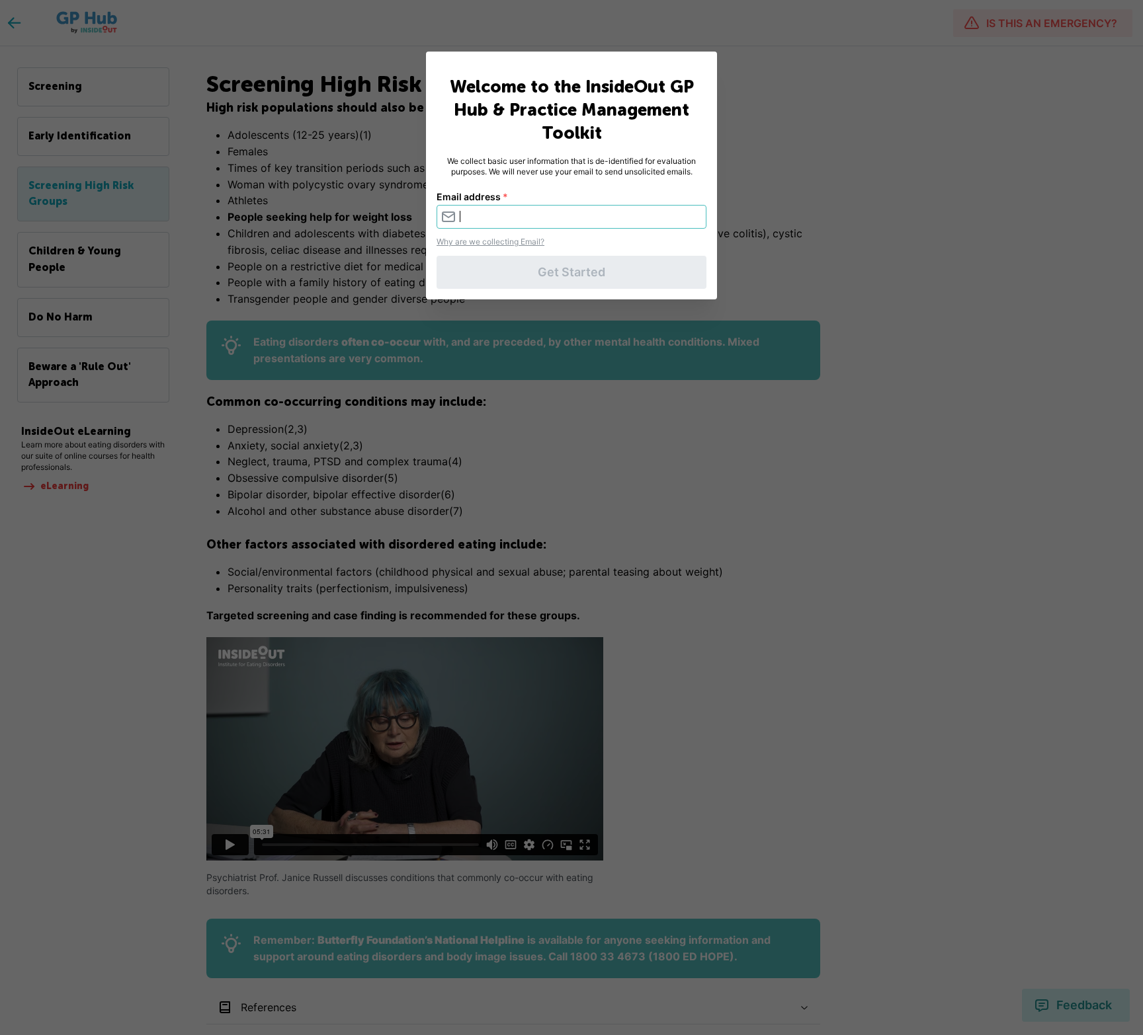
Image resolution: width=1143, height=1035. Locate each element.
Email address (472, 196)
